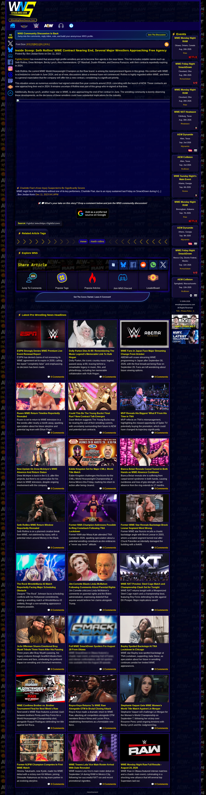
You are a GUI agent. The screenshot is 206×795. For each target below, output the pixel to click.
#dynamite (185, 146)
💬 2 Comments (107, 610)
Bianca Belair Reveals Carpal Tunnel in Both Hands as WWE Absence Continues (144, 470)
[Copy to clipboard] (113, 265)
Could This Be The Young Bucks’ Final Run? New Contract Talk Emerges (89, 415)
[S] (32, 44)
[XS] (28, 44)
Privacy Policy (186, 311)
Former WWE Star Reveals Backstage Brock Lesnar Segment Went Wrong (144, 526)
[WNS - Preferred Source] (92, 213)
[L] (38, 44)
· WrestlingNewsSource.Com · (22, 20)
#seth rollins (97, 241)
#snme (185, 191)
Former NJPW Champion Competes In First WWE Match (40, 766)
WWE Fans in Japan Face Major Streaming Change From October (143, 352)
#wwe (83, 241)
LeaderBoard (153, 288)
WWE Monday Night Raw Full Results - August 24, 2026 (141, 766)
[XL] (42, 44)
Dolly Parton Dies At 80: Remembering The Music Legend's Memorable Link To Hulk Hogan (91, 354)
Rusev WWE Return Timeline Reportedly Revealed (38, 415)
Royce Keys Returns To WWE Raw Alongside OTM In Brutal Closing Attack (90, 707)
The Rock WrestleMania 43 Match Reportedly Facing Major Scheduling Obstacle (36, 587)
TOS (178, 311)
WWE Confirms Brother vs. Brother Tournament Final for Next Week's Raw (37, 707)
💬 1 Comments (107, 669)
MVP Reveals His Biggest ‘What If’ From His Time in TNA (144, 415)
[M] (35, 44)
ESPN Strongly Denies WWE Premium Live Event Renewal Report (39, 352)
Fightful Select (22, 59)
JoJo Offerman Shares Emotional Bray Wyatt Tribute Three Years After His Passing (40, 648)
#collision (185, 169)
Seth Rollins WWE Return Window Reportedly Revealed (35, 526)
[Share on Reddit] (143, 265)
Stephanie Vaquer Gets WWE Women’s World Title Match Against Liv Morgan (141, 707)
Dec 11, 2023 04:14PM (47, 194)
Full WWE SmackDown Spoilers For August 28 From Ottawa (92, 648)
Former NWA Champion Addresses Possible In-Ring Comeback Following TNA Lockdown (92, 528)
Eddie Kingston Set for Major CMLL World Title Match (91, 470)
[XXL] (47, 44)
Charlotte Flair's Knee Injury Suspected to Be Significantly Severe (52, 188)
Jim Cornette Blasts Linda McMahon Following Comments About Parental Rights (92, 585)
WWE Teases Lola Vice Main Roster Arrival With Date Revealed (91, 766)
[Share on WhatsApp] (153, 265)
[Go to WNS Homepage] (23, 9)
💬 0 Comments (55, 377)
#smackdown (185, 79)
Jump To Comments (31, 288)
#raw (185, 53)
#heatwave (185, 124)
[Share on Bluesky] (123, 265)
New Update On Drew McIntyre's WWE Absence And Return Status (37, 470)
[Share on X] (163, 265)
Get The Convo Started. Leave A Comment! (92, 297)
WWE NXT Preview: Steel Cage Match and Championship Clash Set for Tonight (143, 585)
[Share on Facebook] (133, 265)
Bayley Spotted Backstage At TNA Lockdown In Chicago (139, 648)
